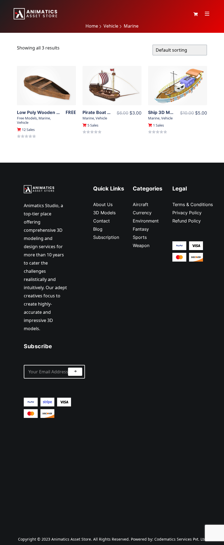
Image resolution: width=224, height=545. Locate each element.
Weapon (141, 245)
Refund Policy (186, 221)
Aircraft (140, 204)
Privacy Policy (187, 212)
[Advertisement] (54, 472)
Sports (140, 237)
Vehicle (22, 122)
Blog (97, 229)
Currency (142, 212)
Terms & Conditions (192, 204)
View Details (46, 85)
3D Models (104, 212)
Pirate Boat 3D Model (105, 112)
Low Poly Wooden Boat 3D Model (52, 112)
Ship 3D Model (163, 112)
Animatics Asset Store (71, 539)
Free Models (27, 118)
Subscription (106, 237)
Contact (101, 221)
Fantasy (141, 229)
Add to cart (46, 95)
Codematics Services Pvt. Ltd (180, 539)
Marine (44, 118)
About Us (103, 204)
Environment (146, 221)
